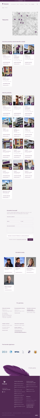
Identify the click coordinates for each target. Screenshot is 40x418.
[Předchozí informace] (2, 0)
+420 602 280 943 (6, 195)
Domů (3, 7)
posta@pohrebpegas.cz (31, 310)
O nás (29, 4)
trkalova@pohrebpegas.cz (30, 272)
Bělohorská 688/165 (19, 395)
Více (24, 0)
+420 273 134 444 (6, 134)
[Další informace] (37, 0)
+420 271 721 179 (28, 175)
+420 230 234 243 (28, 155)
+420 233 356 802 (6, 155)
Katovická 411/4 (18, 400)
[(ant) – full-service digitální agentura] (36, 415)
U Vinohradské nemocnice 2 (19, 388)
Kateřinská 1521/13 (19, 383)
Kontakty (32, 4)
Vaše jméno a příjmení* (11, 216)
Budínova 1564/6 (18, 397)
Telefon (8, 221)
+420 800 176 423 (6, 389)
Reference (21, 4)
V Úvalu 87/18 (18, 393)
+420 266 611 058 (6, 83)
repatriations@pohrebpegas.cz (20, 332)
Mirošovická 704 (19, 407)
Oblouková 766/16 (19, 404)
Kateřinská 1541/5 (18, 385)
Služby (18, 4)
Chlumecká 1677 (18, 402)
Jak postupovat (13, 4)
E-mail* (22, 221)
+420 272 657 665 (17, 62)
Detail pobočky (6, 85)
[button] (36, 32)
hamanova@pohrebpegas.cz (8, 272)
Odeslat (30, 239)
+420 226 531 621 (6, 175)
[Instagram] (2, 391)
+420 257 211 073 (28, 62)
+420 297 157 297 (17, 134)
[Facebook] (4, 391)
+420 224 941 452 (17, 113)
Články (26, 4)
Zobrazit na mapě (5, 330)
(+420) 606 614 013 (18, 330)
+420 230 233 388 (17, 175)
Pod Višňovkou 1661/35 (19, 391)
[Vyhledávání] (37, 4)
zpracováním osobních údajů (21, 239)
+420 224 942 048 (6, 62)
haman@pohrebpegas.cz (19, 272)
